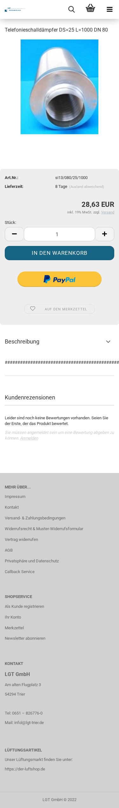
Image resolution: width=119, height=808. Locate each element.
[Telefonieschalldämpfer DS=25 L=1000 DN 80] (59, 86)
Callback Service (20, 571)
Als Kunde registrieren (24, 606)
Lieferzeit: (14, 186)
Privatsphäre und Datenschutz (32, 561)
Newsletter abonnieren (25, 638)
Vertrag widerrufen (21, 539)
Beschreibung (22, 341)
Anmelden (29, 438)
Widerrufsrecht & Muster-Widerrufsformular (44, 528)
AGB (9, 550)
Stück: (10, 222)
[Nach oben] (101, 798)
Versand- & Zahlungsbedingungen (35, 518)
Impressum (15, 496)
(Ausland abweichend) (86, 187)
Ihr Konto (13, 617)
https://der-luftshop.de (25, 769)
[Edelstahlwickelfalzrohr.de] (12, 9)
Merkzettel (14, 627)
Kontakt (12, 507)
